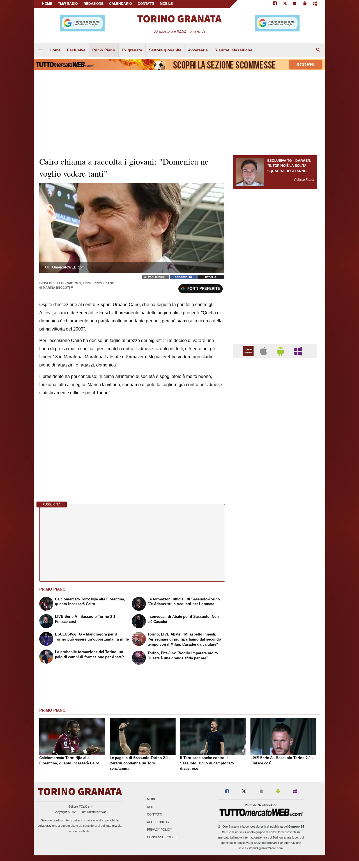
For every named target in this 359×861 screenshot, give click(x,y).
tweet (209, 277)
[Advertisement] (275, 580)
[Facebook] (275, 4)
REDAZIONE (93, 3)
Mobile (152, 799)
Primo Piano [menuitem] (103, 50)
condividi (182, 277)
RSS (150, 806)
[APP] (249, 350)
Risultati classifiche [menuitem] (233, 50)
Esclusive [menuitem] (76, 50)
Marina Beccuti (56, 287)
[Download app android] (305, 4)
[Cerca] (318, 50)
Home (47, 3)
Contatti (154, 814)
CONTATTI (146, 3)
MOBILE (166, 3)
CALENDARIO (120, 3)
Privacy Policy (159, 830)
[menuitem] (40, 50)
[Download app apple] (294, 4)
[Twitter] (285, 4)
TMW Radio (68, 3)
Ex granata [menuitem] (132, 50)
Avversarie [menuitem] (198, 50)
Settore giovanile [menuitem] (165, 50)
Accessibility (158, 822)
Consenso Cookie (162, 837)
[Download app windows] (315, 4)
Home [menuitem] (55, 50)
